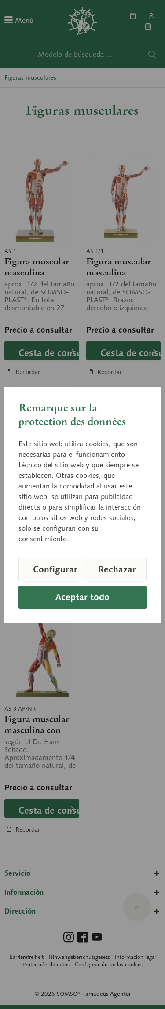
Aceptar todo (82, 597)
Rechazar (117, 569)
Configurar (55, 569)
